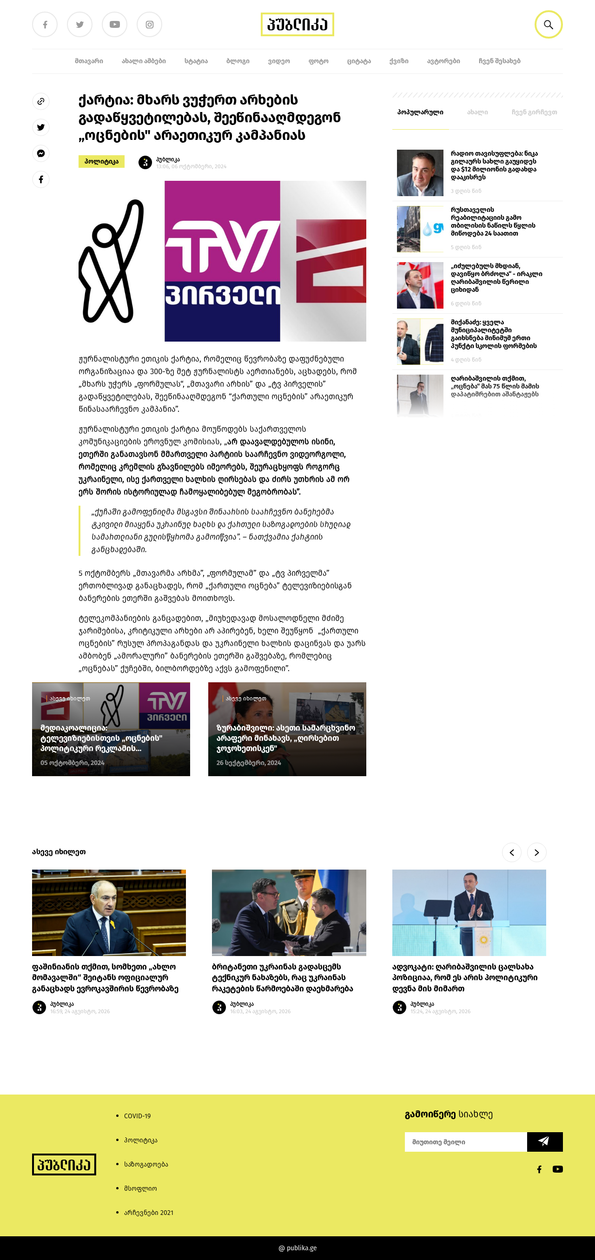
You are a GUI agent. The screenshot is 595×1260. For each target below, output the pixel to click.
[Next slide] (537, 852)
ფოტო (319, 61)
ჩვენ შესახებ (500, 61)
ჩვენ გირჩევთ (534, 112)
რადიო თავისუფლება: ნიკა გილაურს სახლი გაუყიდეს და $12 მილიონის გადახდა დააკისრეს (494, 165)
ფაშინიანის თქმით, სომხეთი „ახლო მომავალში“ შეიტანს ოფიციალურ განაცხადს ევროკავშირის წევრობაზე (106, 978)
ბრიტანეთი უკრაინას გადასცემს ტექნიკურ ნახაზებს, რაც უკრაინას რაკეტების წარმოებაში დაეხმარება (282, 978)
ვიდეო (279, 61)
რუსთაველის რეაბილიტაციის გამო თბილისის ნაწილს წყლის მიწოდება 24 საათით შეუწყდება (493, 222)
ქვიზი (399, 61)
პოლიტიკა (102, 161)
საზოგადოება (146, 1164)
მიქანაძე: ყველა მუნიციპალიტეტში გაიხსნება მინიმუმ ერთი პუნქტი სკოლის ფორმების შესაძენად (494, 334)
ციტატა (359, 61)
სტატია (196, 61)
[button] (549, 24)
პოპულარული (420, 112)
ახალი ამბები (144, 61)
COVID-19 (137, 1116)
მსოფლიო (140, 1189)
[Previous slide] (512, 852)
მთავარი (89, 61)
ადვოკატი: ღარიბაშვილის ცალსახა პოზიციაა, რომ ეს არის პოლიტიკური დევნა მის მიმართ (465, 978)
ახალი (477, 112)
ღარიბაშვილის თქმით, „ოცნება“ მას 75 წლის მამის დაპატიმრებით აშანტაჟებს (495, 386)
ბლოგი (238, 61)
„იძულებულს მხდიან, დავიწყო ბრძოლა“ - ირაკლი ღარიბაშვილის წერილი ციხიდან (496, 278)
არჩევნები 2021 (148, 1213)
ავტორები (443, 61)
